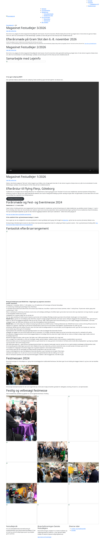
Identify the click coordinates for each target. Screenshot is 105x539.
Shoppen (90, 2)
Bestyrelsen (47, 19)
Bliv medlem (45, 22)
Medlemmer (45, 12)
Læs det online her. (11, 31)
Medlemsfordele (48, 15)
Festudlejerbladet (48, 14)
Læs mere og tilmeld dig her (90, 43)
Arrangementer (46, 10)
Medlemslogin (92, 6)
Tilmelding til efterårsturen (15, 199)
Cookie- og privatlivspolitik (78, 528)
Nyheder (44, 9)
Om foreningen (46, 17)
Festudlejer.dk (10, 25)
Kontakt (90, 1)
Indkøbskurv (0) (94, 4)
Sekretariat (47, 21)
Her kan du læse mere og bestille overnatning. (18, 214)
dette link (65, 220)
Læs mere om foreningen (44, 537)
